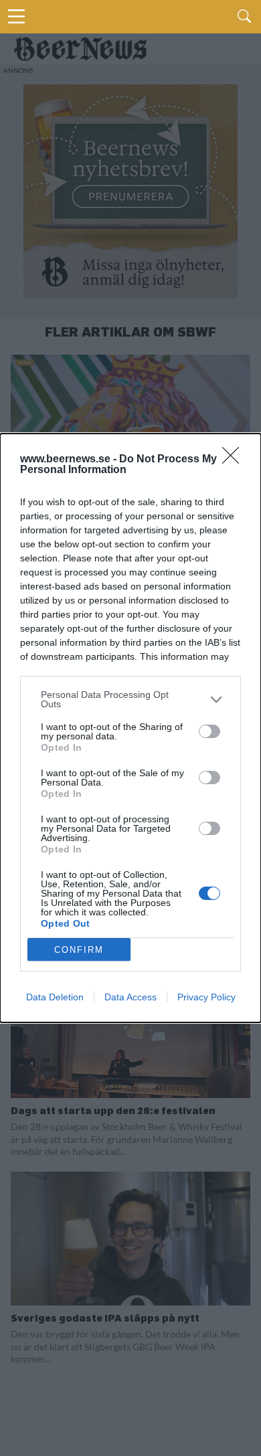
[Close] (235, 459)
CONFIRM (79, 950)
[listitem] (130, 699)
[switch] (209, 731)
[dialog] (130, 728)
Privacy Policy (206, 997)
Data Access (130, 997)
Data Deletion (55, 997)
